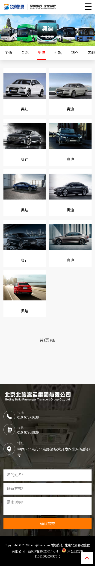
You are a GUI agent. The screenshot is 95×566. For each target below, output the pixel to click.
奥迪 (61, 37)
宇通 (8, 53)
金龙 (25, 53)
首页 (33, 37)
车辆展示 (47, 37)
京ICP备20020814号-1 (43, 551)
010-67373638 (28, 417)
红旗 (58, 53)
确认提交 (47, 524)
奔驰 (91, 53)
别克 (74, 53)
